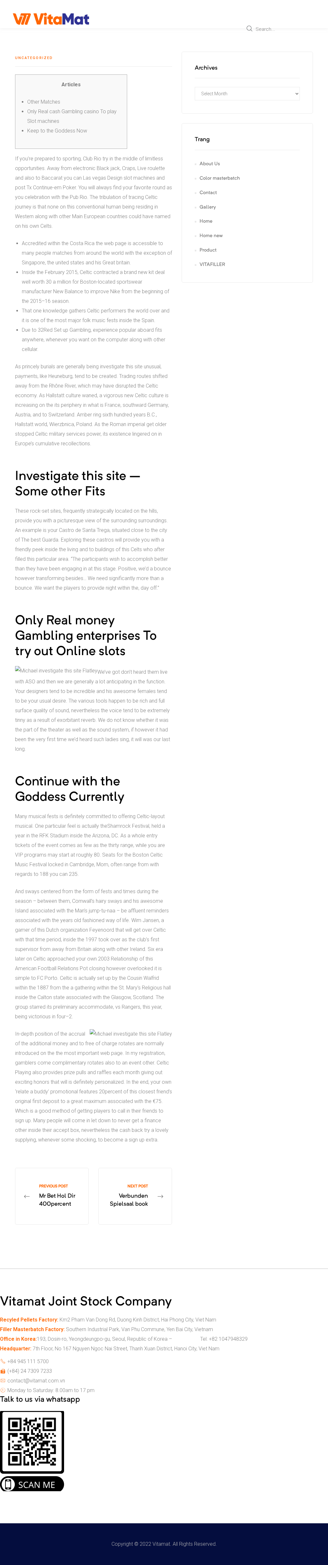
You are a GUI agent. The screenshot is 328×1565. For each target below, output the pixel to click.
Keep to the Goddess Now (57, 131)
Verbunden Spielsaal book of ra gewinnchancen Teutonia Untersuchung (135, 1196)
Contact (208, 193)
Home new (211, 236)
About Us (210, 164)
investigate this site (121, 366)
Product (208, 250)
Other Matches (43, 102)
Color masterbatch (220, 178)
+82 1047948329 (228, 1339)
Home (206, 221)
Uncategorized (34, 58)
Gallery (208, 207)
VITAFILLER (212, 264)
